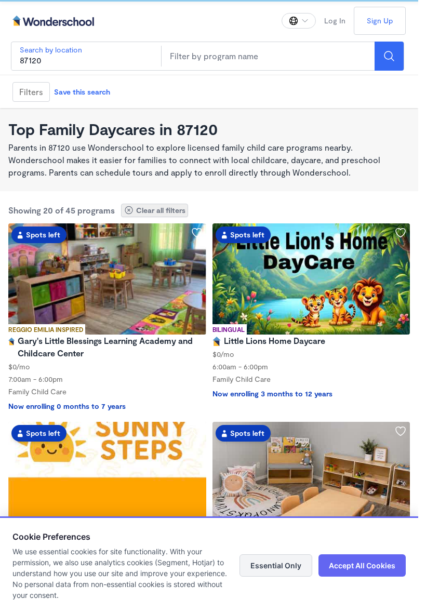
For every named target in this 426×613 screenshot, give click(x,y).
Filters (31, 92)
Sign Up (380, 20)
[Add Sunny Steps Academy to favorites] (197, 431)
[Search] (389, 56)
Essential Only (275, 565)
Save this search (82, 91)
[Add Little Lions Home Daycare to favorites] (400, 232)
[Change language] (299, 21)
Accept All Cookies (362, 565)
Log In (334, 20)
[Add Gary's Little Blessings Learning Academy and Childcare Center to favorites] (197, 232)
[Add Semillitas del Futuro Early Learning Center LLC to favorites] (400, 431)
